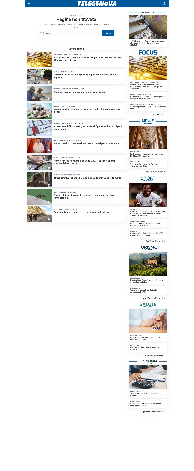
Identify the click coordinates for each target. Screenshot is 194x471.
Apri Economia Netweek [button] (152, 411)
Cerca (108, 33)
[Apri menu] (29, 3)
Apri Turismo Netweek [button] (153, 298)
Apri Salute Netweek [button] (154, 355)
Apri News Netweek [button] (154, 172)
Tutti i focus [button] (158, 114)
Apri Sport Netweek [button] (154, 241)
